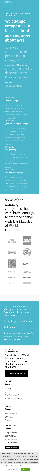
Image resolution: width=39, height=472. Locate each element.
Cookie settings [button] (13, 469)
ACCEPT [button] (25, 469)
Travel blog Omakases (13, 398)
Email (7, 392)
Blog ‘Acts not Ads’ (12, 395)
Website (8, 389)
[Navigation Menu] (33, 2)
